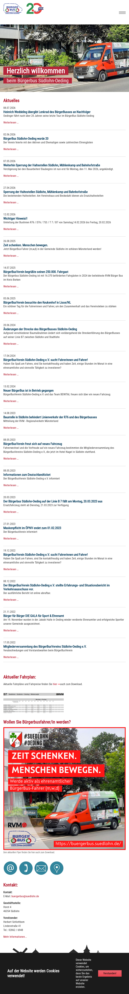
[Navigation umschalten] (122, 12)
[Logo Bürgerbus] (23, 13)
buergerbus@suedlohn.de (25, 896)
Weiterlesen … (10, 122)
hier (55, 684)
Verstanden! (109, 973)
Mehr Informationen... (15, 936)
